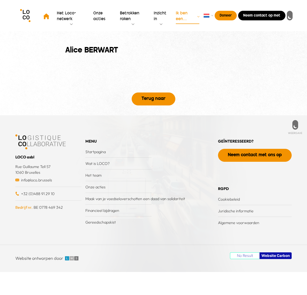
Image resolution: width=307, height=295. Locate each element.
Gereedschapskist (100, 222)
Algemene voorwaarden (238, 222)
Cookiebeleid (229, 199)
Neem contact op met (261, 15)
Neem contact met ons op (255, 155)
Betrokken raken (129, 16)
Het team (93, 175)
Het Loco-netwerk (66, 16)
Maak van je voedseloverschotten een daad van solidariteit (135, 198)
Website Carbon (275, 255)
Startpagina (95, 151)
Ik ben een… (182, 16)
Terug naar (153, 99)
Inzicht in (160, 16)
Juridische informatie (236, 210)
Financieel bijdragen (102, 210)
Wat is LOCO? (97, 163)
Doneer (226, 15)
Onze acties (95, 187)
